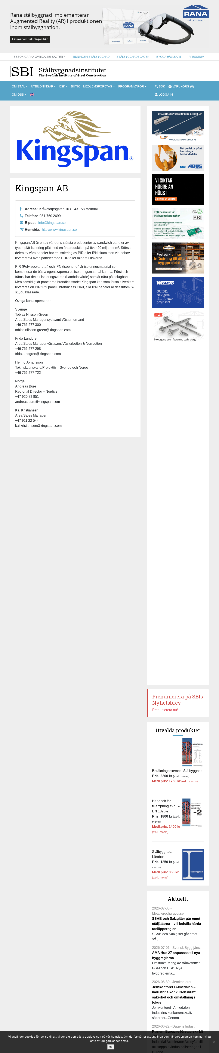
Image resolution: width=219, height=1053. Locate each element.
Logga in (165, 94)
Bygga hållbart (168, 56)
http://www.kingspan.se (59, 229)
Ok (110, 1047)
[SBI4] (109, 26)
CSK (62, 86)
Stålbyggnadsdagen (133, 56)
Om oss (18, 94)
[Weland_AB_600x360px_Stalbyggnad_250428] (178, 292)
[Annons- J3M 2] (178, 189)
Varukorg (183, 86)
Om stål (18, 86)
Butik (75, 86)
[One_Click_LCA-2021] (178, 223)
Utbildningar (42, 86)
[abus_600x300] (178, 158)
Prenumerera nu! (165, 710)
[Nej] (214, 1042)
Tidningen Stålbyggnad (91, 56)
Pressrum (196, 56)
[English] (32, 95)
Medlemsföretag (97, 86)
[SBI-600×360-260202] (178, 258)
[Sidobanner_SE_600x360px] (178, 326)
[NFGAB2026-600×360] (178, 126)
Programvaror (131, 86)
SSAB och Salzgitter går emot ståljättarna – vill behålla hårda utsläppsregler (176, 924)
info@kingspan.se (52, 223)
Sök (161, 86)
